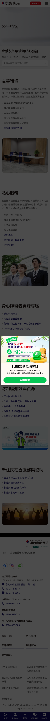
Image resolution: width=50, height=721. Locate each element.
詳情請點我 (25, 380)
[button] (46, 339)
